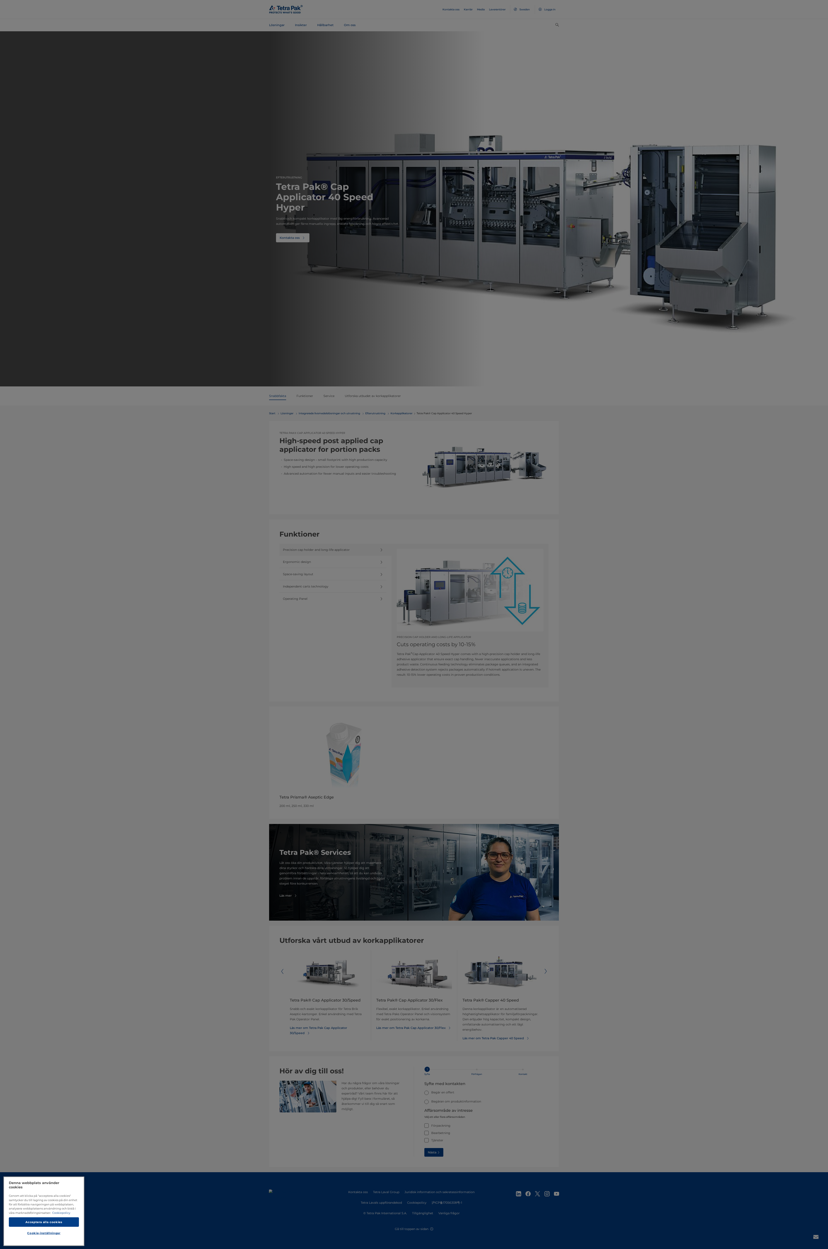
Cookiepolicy (61, 1212)
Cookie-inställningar (43, 1233)
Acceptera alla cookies (43, 1222)
